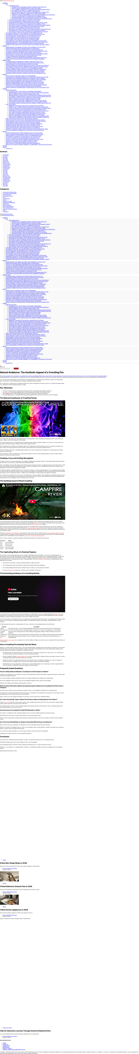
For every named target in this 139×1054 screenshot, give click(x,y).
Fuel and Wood (6, 198)
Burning (5, 3)
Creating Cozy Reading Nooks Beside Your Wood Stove (21, 142)
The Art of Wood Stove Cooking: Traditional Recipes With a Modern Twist (30, 108)
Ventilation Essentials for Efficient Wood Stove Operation (23, 127)
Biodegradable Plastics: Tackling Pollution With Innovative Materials (29, 92)
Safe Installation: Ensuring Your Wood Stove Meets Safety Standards (26, 79)
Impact (5, 46)
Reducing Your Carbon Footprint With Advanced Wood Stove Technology (30, 29)
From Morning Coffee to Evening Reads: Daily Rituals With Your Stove (29, 110)
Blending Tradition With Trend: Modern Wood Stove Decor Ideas (24, 132)
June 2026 (5, 157)
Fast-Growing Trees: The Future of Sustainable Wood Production (30, 12)
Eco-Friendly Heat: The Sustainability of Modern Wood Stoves (23, 35)
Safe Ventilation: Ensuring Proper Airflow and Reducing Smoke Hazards (26, 84)
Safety (5, 74)
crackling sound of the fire (22, 656)
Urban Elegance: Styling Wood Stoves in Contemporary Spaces (24, 135)
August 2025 (6, 169)
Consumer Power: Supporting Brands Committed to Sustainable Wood (32, 18)
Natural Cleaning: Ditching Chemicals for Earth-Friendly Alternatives (26, 69)
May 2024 (5, 184)
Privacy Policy (7, 1048)
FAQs (4, 197)
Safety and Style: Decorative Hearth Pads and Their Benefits (23, 143)
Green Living (6, 60)
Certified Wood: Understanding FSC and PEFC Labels (26, 8)
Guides (5, 88)
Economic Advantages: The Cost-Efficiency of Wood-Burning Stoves (25, 34)
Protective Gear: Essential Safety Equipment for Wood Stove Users (25, 82)
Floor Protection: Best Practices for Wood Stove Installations (24, 126)
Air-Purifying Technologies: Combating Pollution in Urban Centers (28, 101)
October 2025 (6, 166)
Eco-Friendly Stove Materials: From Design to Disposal (24, 27)
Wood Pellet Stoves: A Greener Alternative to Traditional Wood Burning (29, 25)
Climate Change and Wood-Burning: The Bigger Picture (21, 56)
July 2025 (5, 170)
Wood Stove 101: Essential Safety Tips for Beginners (21, 75)
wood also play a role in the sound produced (34, 535)
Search (16, 368)
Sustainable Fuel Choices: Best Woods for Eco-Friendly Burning (27, 30)
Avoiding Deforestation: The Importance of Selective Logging (29, 17)
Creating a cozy (6, 392)
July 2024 (5, 183)
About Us (5, 1044)
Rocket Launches (7, 205)
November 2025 (6, 165)
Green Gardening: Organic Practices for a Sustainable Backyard (24, 68)
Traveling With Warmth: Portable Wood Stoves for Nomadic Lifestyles (29, 117)
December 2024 (6, 176)
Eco (7, 4)
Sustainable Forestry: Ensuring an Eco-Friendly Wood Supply (23, 52)
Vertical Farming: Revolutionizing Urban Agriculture (24, 94)
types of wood (7, 702)
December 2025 (6, 163)
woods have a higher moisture (33, 528)
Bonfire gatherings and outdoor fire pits (9, 640)
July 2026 (5, 156)
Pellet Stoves (6, 203)
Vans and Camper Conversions (10, 209)
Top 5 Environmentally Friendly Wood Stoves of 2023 (24, 21)
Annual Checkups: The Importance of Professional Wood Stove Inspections (27, 87)
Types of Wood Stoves (8, 207)
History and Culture (7, 201)
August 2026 (6, 154)
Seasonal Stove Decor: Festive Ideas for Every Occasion (22, 140)
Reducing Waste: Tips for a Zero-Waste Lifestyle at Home (22, 64)
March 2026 (5, 161)
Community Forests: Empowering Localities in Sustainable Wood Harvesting (33, 14)
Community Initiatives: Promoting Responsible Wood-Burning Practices (26, 57)
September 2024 (6, 180)
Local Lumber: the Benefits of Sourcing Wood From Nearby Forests (31, 9)
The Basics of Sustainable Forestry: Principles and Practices (29, 7)
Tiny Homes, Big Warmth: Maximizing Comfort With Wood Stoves (27, 112)
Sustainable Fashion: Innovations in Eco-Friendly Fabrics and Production (30, 103)
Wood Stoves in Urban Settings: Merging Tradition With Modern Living (29, 116)
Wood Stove (6, 211)
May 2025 (5, 172)
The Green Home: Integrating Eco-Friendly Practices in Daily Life (24, 61)
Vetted (5, 145)
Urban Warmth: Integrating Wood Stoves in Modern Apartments (24, 123)
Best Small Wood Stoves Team (10, 868)
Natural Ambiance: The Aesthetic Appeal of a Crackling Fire (22, 36)
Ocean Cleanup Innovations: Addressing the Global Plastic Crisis (27, 100)
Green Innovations (11, 90)
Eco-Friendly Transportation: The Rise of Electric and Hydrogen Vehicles (30, 96)
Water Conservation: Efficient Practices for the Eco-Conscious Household (27, 65)
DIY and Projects (7, 194)
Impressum (6, 1047)
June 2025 (5, 171)
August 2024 (6, 182)
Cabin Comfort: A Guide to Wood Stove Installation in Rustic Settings (26, 121)
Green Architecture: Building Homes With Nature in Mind (25, 97)
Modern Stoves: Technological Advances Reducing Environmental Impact (27, 53)
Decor (5, 131)
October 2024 (6, 179)
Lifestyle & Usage (10, 104)
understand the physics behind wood (12, 533)
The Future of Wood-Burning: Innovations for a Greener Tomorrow (25, 58)
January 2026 (6, 162)
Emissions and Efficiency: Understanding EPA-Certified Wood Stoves (28, 22)
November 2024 (6, 178)
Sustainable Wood (14, 5)
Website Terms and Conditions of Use (14, 1049)
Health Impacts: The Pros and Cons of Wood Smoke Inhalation (23, 55)
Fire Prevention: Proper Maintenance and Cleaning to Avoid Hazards (25, 78)
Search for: (2, 366)
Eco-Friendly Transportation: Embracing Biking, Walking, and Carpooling (27, 66)
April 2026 (5, 159)
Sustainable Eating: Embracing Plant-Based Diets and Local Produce (25, 70)
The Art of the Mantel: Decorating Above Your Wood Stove (22, 138)
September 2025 (6, 167)
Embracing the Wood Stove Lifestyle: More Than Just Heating (26, 105)
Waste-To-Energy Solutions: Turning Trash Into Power (24, 99)
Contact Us (9, 148)
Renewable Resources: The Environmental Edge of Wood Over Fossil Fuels (27, 42)
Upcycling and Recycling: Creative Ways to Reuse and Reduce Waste (25, 71)
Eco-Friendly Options (8, 196)
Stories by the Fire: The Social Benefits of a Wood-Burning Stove (27, 109)
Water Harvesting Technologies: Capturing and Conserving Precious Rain (30, 95)
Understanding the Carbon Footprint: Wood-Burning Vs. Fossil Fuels (25, 47)
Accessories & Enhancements (9, 192)
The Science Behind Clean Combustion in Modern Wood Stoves (26, 26)
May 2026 (5, 158)
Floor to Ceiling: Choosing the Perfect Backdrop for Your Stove (24, 139)
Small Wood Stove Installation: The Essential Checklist (22, 118)
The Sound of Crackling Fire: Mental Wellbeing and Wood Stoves (27, 113)
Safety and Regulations (8, 206)
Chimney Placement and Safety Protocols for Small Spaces (23, 125)
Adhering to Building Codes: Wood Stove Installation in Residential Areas (27, 129)
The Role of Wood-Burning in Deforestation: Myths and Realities (24, 49)
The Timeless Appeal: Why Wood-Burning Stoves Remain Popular (24, 33)
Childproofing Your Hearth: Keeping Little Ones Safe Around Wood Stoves (27, 77)
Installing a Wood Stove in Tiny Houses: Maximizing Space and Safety (25, 119)
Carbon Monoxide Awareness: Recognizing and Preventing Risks (24, 81)
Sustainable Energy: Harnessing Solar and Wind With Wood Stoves (25, 62)
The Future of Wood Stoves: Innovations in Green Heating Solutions (28, 31)
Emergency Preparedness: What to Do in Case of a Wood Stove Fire (24, 83)
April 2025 (5, 174)
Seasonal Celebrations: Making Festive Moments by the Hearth (26, 114)
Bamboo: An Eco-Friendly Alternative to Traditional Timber (28, 13)
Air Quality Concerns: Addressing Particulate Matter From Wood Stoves (26, 51)
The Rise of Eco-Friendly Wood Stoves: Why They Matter (24, 20)
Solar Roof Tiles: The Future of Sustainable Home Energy (25, 91)
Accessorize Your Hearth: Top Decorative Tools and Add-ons (23, 136)
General (5, 200)
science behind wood (36, 524)
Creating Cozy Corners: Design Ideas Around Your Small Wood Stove (28, 106)
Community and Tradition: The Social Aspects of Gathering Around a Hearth (27, 44)
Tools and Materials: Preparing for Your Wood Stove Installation (25, 130)
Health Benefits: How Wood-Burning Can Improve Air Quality (23, 38)
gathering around (58, 614)
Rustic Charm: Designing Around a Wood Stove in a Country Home (24, 134)
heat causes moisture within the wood (54, 533)
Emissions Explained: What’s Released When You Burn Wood (22, 48)
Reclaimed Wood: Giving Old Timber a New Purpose (26, 10)
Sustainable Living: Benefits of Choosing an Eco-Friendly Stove (27, 23)
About (5, 147)
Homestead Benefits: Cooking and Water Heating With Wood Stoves (25, 43)
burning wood (42, 559)
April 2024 (5, 185)
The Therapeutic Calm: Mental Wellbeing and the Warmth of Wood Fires (26, 40)
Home (4, 1043)
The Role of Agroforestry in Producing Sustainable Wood (28, 16)
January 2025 (6, 175)
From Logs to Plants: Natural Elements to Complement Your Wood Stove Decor (29, 144)
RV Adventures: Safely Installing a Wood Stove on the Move (23, 122)
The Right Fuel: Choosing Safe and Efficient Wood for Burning (23, 86)
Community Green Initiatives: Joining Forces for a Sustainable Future (25, 73)
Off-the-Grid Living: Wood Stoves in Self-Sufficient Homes (22, 39)
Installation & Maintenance (9, 202)
